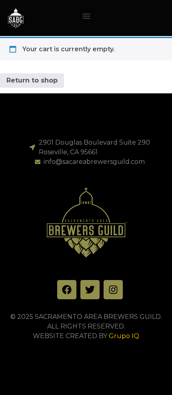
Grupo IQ (124, 336)
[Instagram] (113, 289)
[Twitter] (90, 289)
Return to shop (32, 80)
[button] (86, 15)
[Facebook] (66, 289)
